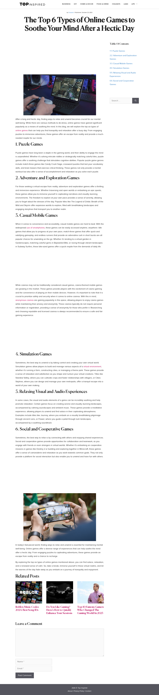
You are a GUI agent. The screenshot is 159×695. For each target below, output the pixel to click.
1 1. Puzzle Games (117, 51)
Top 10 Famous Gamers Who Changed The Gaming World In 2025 (90, 610)
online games (21, 130)
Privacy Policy (79, 691)
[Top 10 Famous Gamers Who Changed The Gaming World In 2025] (90, 601)
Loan (126, 4)
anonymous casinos (24, 300)
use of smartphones (36, 228)
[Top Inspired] (32, 4)
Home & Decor (86, 4)
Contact (88, 691)
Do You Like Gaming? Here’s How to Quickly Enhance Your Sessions (59, 610)
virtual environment (92, 366)
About (70, 691)
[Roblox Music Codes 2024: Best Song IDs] (28, 601)
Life (133, 4)
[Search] (135, 101)
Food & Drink (103, 4)
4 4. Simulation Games (119, 68)
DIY (75, 4)
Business (66, 4)
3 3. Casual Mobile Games (121, 63)
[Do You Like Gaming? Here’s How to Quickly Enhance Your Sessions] (59, 601)
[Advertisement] (59, 58)
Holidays (116, 4)
